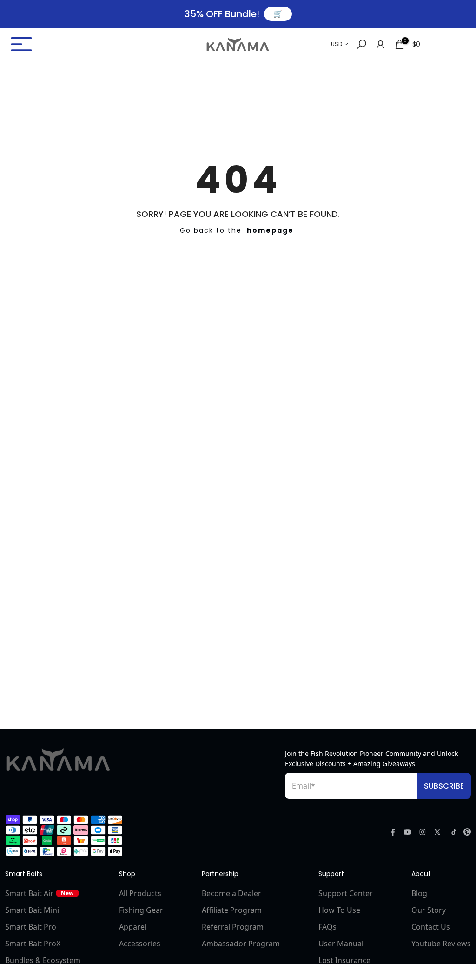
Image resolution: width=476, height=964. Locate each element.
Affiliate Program (232, 910)
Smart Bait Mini (32, 910)
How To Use (339, 910)
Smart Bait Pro (30, 927)
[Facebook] (393, 832)
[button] (79, 44)
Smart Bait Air (39, 893)
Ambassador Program (241, 943)
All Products (140, 893)
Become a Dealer (231, 893)
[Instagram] (422, 832)
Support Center (345, 893)
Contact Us (430, 927)
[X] (437, 832)
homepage (270, 230)
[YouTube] (407, 832)
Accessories (139, 943)
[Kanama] (58, 759)
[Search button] (361, 44)
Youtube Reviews (441, 943)
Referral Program (233, 927)
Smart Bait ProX (32, 943)
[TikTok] (452, 832)
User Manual (341, 943)
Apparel (132, 927)
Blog (419, 893)
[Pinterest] (467, 832)
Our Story (428, 910)
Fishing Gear (141, 910)
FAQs (327, 927)
